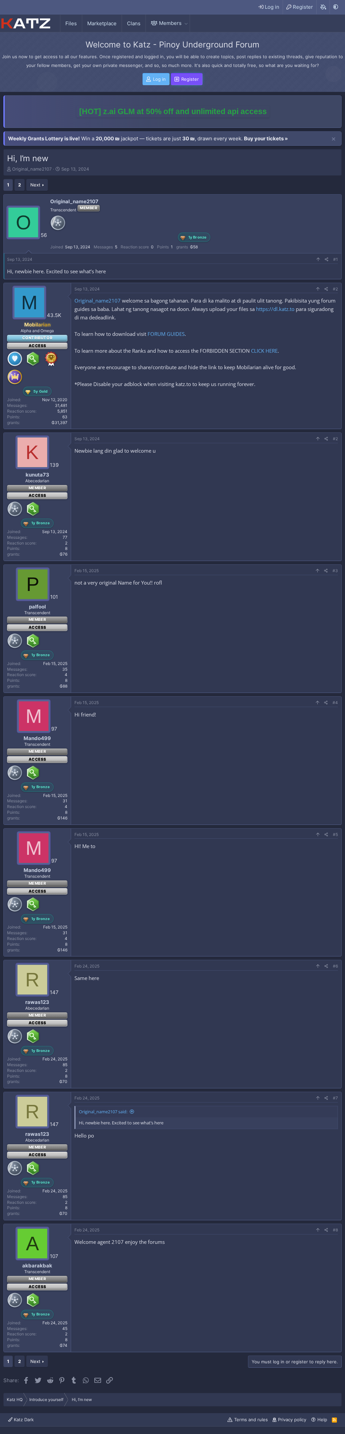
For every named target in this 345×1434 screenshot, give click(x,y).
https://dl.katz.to (275, 309)
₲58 (194, 246)
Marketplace (102, 23)
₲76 (63, 554)
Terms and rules (251, 1419)
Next (35, 184)
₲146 (62, 817)
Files (71, 23)
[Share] (326, 260)
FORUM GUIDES (166, 333)
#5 (335, 834)
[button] (186, 23)
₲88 (63, 686)
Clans (133, 23)
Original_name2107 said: (103, 1112)
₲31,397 (59, 422)
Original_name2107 (32, 169)
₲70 (63, 1081)
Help (322, 1419)
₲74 (63, 1345)
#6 (335, 966)
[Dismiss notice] (333, 139)
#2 (335, 288)
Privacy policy (292, 1419)
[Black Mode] (336, 7)
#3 (335, 570)
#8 (335, 1229)
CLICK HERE (264, 350)
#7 (335, 1097)
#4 (335, 702)
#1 (335, 259)
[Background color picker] (323, 7)
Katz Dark (23, 1419)
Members (170, 23)
